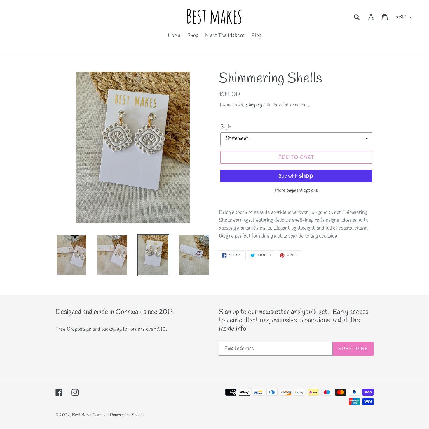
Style (225, 126)
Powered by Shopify (127, 415)
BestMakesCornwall (90, 415)
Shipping (253, 105)
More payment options (296, 190)
